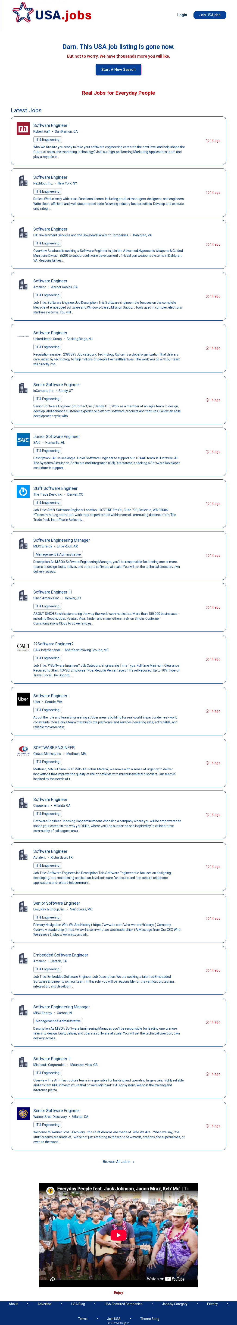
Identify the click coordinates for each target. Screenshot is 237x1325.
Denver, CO (75, 494)
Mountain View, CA (84, 1065)
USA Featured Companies (123, 1304)
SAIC (37, 442)
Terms (82, 1319)
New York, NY (67, 183)
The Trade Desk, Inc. (47, 494)
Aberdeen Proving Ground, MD (87, 650)
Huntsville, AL (55, 442)
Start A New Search (118, 69)
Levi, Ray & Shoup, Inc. (49, 909)
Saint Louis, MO (81, 909)
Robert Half (41, 131)
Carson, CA (59, 961)
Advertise (44, 1304)
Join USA (114, 1319)
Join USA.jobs (210, 15)
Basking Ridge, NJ (80, 339)
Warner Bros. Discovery (50, 1117)
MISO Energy (42, 546)
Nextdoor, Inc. (43, 183)
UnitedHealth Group (47, 339)
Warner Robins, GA (64, 287)
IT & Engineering (47, 139)
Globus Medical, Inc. (47, 754)
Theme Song (149, 1319)
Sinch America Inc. (46, 598)
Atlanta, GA (62, 805)
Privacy (212, 1304)
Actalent (39, 287)
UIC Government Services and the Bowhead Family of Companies (80, 235)
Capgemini (41, 805)
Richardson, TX (62, 857)
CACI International (46, 650)
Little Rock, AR (67, 546)
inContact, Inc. (43, 391)
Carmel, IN (64, 1013)
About (13, 1304)
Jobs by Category (174, 1304)
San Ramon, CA (66, 131)
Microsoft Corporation (49, 1065)
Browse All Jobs (117, 1161)
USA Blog (78, 1304)
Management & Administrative (58, 554)
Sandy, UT (66, 391)
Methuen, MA (76, 754)
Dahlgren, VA (142, 235)
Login (182, 15)
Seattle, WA (53, 702)
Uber (36, 702)
